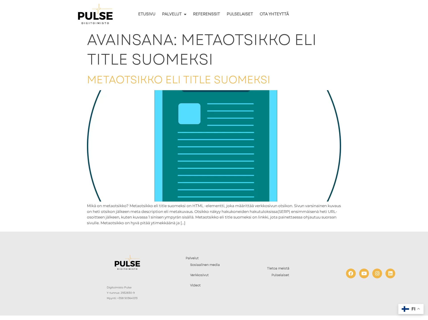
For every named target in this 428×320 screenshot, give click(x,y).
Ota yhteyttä (274, 14)
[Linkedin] (390, 273)
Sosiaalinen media (205, 265)
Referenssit (206, 14)
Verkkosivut (199, 275)
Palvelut (172, 14)
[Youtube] (364, 273)
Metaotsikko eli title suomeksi (178, 79)
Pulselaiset (240, 14)
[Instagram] (377, 273)
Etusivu (146, 14)
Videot (195, 285)
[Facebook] (351, 273)
